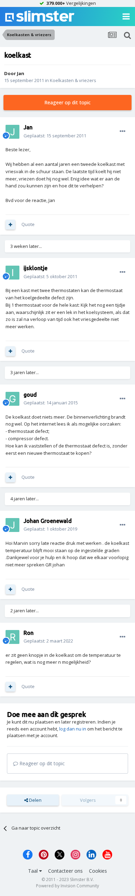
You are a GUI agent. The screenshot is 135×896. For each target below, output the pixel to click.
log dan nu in (72, 729)
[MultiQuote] (10, 224)
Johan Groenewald (48, 521)
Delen (35, 800)
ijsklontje (35, 268)
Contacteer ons (65, 870)
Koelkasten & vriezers (73, 80)
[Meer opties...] (122, 131)
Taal (33, 870)
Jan (20, 73)
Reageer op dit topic (67, 102)
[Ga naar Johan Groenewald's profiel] (12, 525)
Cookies (98, 870)
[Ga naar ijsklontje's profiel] (12, 273)
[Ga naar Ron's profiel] (12, 637)
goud (30, 395)
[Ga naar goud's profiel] (12, 399)
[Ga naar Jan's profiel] (12, 132)
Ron (29, 633)
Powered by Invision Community (67, 886)
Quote (28, 224)
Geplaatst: (55, 135)
